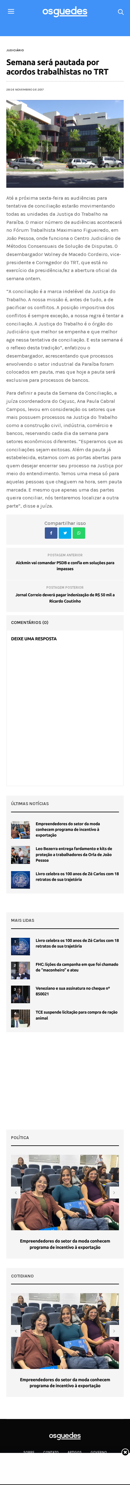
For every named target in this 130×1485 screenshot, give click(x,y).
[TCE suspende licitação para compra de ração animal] (20, 1018)
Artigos (75, 1452)
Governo (99, 1452)
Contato (51, 1452)
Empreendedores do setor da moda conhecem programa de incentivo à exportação (68, 829)
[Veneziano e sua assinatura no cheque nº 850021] (20, 994)
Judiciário (15, 50)
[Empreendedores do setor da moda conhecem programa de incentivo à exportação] (20, 830)
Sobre (28, 1452)
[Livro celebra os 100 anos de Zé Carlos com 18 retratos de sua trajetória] (20, 880)
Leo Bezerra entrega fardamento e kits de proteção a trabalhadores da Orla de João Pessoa (74, 854)
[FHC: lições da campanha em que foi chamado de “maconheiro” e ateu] (20, 970)
